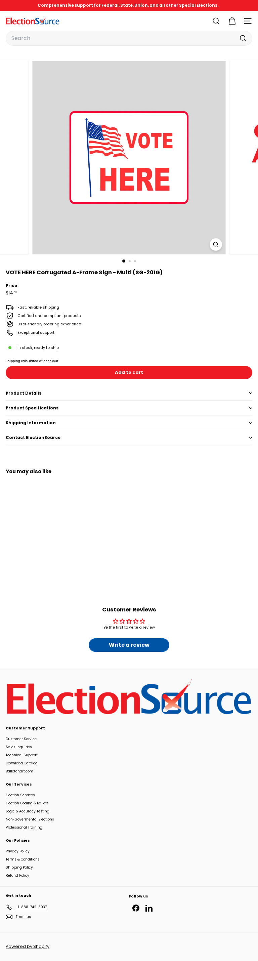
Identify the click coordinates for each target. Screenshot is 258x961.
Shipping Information (31, 423)
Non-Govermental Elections (30, 819)
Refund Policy (17, 875)
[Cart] (232, 21)
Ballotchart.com (19, 771)
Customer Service (21, 739)
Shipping (13, 361)
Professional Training (24, 827)
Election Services (20, 795)
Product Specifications (32, 408)
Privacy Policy (18, 851)
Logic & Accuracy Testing (27, 811)
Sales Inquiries (19, 747)
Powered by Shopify (27, 946)
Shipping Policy (19, 867)
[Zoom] (216, 244)
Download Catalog (22, 763)
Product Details (23, 393)
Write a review (129, 645)
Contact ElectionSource (33, 437)
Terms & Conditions (23, 859)
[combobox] (129, 38)
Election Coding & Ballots (27, 803)
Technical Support (22, 755)
